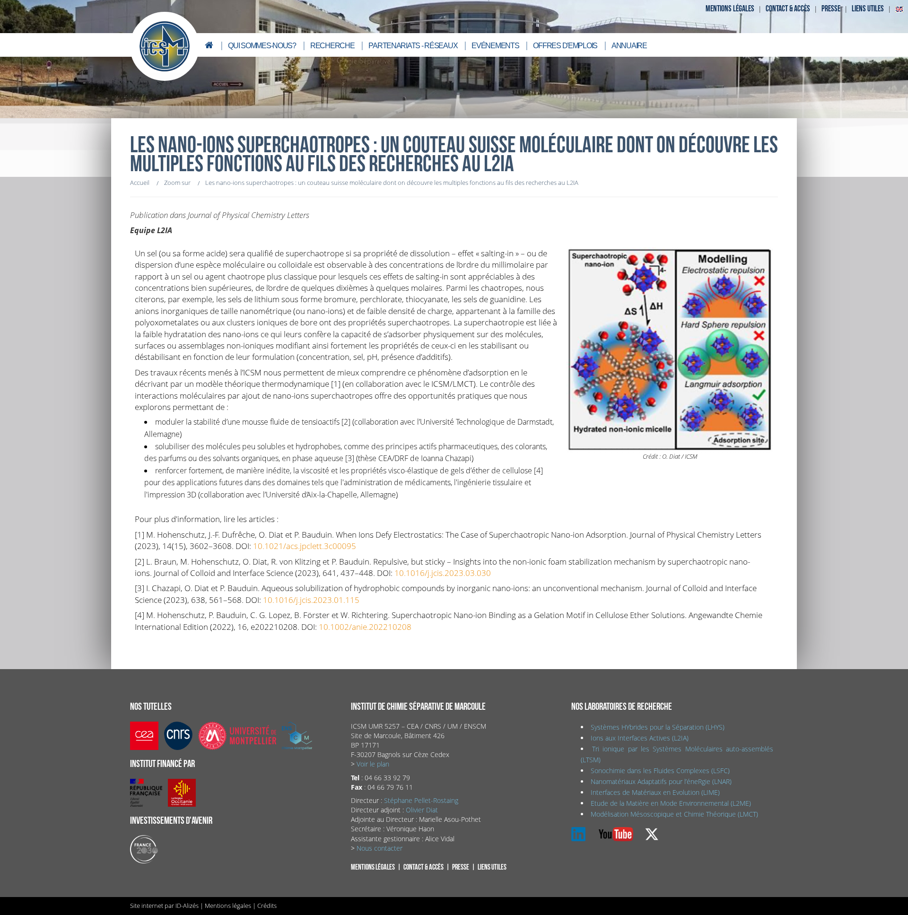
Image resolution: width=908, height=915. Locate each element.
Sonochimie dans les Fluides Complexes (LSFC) (660, 770)
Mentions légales (730, 9)
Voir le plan (373, 763)
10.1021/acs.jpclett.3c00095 (304, 545)
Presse (830, 9)
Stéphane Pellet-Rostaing (421, 800)
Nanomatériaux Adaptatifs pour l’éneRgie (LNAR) (661, 781)
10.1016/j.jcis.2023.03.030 (442, 572)
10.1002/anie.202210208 (365, 626)
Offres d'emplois (565, 46)
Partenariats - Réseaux (412, 46)
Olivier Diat (422, 809)
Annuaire (629, 46)
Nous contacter (379, 848)
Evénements (495, 46)
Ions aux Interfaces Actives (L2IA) (640, 737)
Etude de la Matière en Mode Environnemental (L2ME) (671, 803)
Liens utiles (868, 9)
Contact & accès (788, 9)
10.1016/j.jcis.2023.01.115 (311, 599)
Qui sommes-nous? (262, 46)
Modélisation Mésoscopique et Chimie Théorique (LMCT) (674, 814)
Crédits (267, 905)
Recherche (332, 46)
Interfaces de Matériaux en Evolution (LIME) (655, 792)
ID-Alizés (187, 905)
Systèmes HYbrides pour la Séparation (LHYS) (658, 727)
